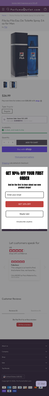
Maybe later (24, 214)
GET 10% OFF (24, 204)
